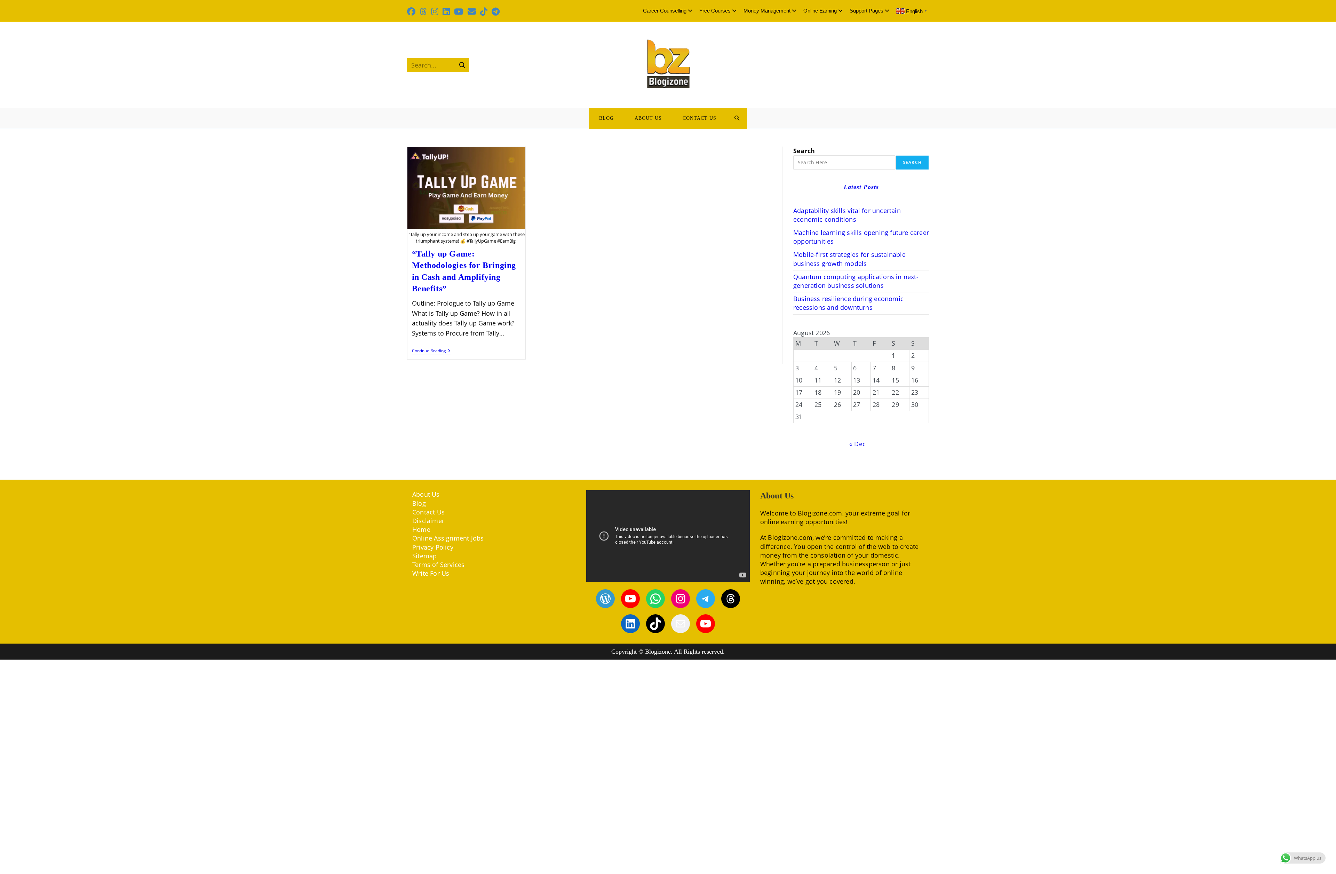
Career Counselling (664, 11)
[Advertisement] (668, 766)
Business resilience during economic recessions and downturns (848, 303)
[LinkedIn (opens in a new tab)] (446, 11)
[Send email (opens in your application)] (472, 11)
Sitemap (424, 556)
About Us (426, 494)
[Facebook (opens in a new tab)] (412, 11)
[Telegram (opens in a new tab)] (496, 11)
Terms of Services (438, 564)
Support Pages (866, 11)
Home (421, 529)
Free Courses (715, 11)
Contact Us (428, 512)
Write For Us (430, 573)
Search (804, 151)
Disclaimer (428, 521)
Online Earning (820, 11)
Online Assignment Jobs (448, 538)
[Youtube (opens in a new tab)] (459, 11)
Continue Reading (431, 351)
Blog (419, 503)
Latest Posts (861, 186)
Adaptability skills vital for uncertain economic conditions (847, 214)
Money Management (766, 11)
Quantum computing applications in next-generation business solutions (855, 281)
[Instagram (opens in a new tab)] (434, 11)
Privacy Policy (432, 547)
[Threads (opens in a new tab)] (423, 11)
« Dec (857, 444)
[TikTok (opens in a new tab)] (484, 11)
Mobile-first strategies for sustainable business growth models (849, 258)
